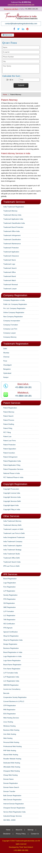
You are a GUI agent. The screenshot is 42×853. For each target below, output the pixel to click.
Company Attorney (9, 337)
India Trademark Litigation (12, 545)
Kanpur (6, 377)
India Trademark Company (12, 541)
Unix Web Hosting (9, 734)
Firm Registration (9, 587)
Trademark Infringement (11, 235)
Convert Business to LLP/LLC (13, 701)
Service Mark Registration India (14, 812)
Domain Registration (10, 783)
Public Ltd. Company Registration (15, 304)
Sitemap (30, 830)
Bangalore (7, 369)
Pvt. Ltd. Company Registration (14, 308)
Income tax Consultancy (11, 689)
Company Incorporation (11, 321)
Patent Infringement (10, 457)
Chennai (6, 357)
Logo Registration (9, 583)
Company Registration (15, 295)
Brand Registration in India (12, 652)
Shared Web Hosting (10, 754)
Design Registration (10, 644)
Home (5, 94)
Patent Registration (10, 408)
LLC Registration (9, 615)
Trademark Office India (11, 231)
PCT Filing (7, 432)
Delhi (5, 348)
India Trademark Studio (11, 554)
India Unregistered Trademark (14, 537)
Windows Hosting (9, 726)
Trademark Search (10, 268)
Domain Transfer (9, 791)
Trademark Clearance (11, 256)
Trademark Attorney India (12, 215)
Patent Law (7, 436)
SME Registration (9, 607)
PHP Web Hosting (9, 750)
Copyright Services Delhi (12, 501)
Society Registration (10, 595)
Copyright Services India (12, 497)
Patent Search (8, 416)
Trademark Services (14, 201)
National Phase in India (11, 473)
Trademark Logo (9, 264)
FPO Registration (9, 599)
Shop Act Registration (11, 636)
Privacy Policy (21, 834)
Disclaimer (7, 834)
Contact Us (35, 834)
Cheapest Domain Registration (14, 808)
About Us (19, 830)
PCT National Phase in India (13, 477)
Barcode (6, 693)
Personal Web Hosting (11, 742)
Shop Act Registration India (13, 640)
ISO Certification (9, 624)
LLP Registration (9, 591)
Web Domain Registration (12, 799)
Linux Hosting (8, 722)
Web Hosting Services (11, 718)
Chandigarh (7, 365)
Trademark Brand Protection (13, 227)
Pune (5, 361)
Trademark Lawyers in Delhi (13, 529)
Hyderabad (7, 373)
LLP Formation (8, 611)
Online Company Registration (13, 312)
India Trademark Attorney (12, 521)
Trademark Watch (9, 280)
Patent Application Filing (11, 465)
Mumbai (6, 353)
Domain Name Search (11, 787)
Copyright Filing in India (11, 509)
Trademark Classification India (14, 223)
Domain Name (8, 779)
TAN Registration (9, 619)
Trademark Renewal (10, 284)
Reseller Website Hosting (12, 759)
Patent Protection (9, 445)
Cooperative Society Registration (15, 697)
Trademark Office (9, 272)
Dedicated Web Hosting (11, 763)
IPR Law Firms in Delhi (11, 566)
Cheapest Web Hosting (11, 771)
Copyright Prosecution (11, 489)
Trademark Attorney (10, 211)
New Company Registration (13, 316)
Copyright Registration (15, 484)
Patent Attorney (8, 412)
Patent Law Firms (9, 440)
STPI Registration (9, 705)
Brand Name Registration (12, 664)
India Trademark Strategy (12, 550)
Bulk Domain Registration (12, 795)
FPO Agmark (7, 628)
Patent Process (8, 420)
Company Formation (10, 325)
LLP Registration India (11, 677)
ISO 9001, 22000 (9, 820)
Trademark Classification (12, 239)
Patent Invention (9, 453)
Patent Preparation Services (13, 469)
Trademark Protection (11, 248)
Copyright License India (11, 493)
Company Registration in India (14, 300)
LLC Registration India (11, 681)
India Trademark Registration (13, 207)
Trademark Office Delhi (11, 558)
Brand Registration (10, 579)
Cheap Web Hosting (10, 775)
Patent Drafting (8, 424)
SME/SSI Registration (11, 685)
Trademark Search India (11, 562)
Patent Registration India (12, 461)
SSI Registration (9, 603)
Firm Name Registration (11, 669)
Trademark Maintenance (12, 243)
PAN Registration (9, 709)
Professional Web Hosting (12, 746)
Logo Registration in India (12, 656)
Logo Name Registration (12, 660)
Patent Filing (7, 428)
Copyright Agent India (11, 505)
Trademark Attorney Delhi (12, 525)
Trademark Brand (9, 276)
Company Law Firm (10, 329)
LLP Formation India (10, 673)
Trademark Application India (13, 219)
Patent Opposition (9, 449)
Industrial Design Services (12, 816)
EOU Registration (9, 714)
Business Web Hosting (11, 730)
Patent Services (11, 403)
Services (8, 35)
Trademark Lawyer (10, 288)
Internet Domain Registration (13, 804)
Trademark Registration (15, 343)
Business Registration (11, 648)
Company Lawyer (9, 333)
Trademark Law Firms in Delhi (14, 533)
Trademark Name (9, 260)
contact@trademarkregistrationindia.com (21, 5)
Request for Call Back (11, 9)
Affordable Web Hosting (11, 767)
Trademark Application (11, 252)
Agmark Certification (10, 632)
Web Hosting (7, 738)
